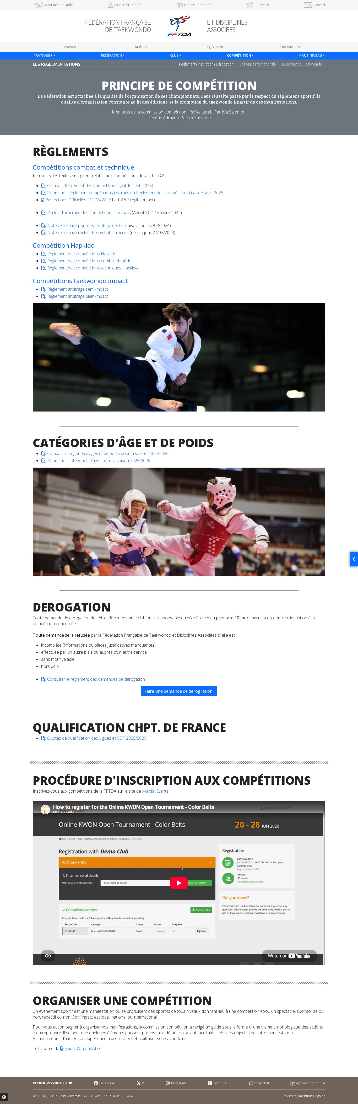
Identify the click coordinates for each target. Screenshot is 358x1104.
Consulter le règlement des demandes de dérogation (96, 679)
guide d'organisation (83, 1048)
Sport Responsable (58, 5)
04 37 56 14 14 (122, 1096)
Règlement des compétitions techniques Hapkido (92, 268)
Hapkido (140, 46)
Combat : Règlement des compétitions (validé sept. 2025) (100, 185)
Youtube (220, 1083)
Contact (319, 5)
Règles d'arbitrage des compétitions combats (89, 212)
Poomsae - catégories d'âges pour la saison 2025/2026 (98, 460)
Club (174, 55)
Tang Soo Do (213, 46)
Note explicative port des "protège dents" (85, 225)
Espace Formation (197, 5)
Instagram (178, 1083)
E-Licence (261, 5)
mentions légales (312, 1096)
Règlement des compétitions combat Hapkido (89, 261)
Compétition (239, 55)
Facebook (107, 1083)
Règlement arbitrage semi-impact (77, 289)
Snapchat (261, 1083)
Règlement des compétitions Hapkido (81, 254)
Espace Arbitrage (127, 5)
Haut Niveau (310, 55)
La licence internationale (258, 64)
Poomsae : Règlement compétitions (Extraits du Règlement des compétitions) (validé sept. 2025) (136, 193)
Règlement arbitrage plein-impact (77, 296)
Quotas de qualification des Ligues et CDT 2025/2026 (96, 738)
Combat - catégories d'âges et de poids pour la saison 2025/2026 (108, 453)
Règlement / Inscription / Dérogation (206, 64)
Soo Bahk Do (290, 46)
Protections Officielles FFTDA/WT (76, 200)
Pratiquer (43, 55)
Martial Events (155, 791)
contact (290, 1096)
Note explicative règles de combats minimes (88, 232)
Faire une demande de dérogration (179, 691)
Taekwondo (67, 46)
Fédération (111, 55)
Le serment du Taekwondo (302, 64)
